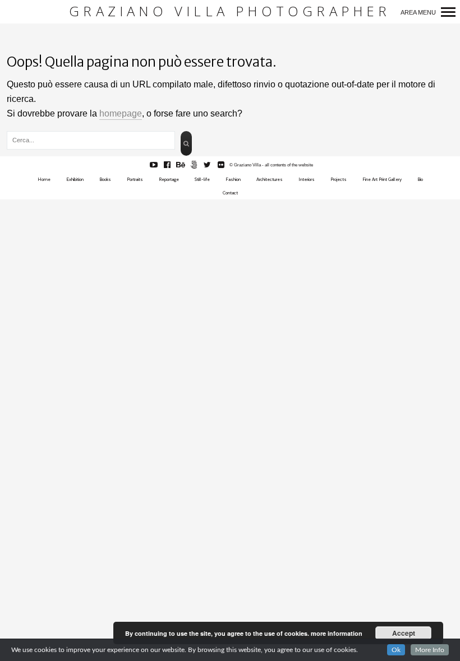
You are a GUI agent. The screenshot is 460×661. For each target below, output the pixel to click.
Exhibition (75, 179)
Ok (396, 649)
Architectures (269, 179)
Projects (338, 179)
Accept (403, 633)
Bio (420, 179)
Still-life (202, 179)
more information (336, 633)
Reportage (169, 179)
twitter (213, 165)
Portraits (135, 179)
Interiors (306, 179)
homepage (120, 113)
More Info (429, 649)
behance (186, 165)
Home (44, 179)
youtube (159, 165)
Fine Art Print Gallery (382, 179)
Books (105, 179)
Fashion (233, 179)
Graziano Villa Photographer (229, 11)
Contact (230, 192)
